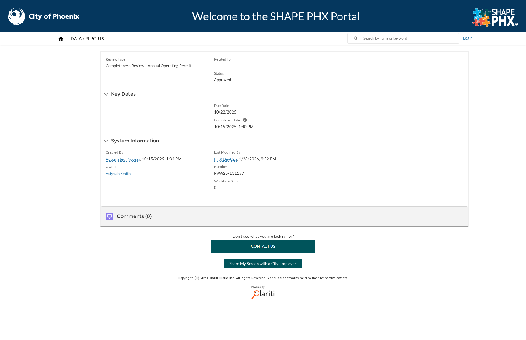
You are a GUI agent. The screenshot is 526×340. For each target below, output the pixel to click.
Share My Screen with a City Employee (263, 263)
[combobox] (411, 38)
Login (467, 38)
